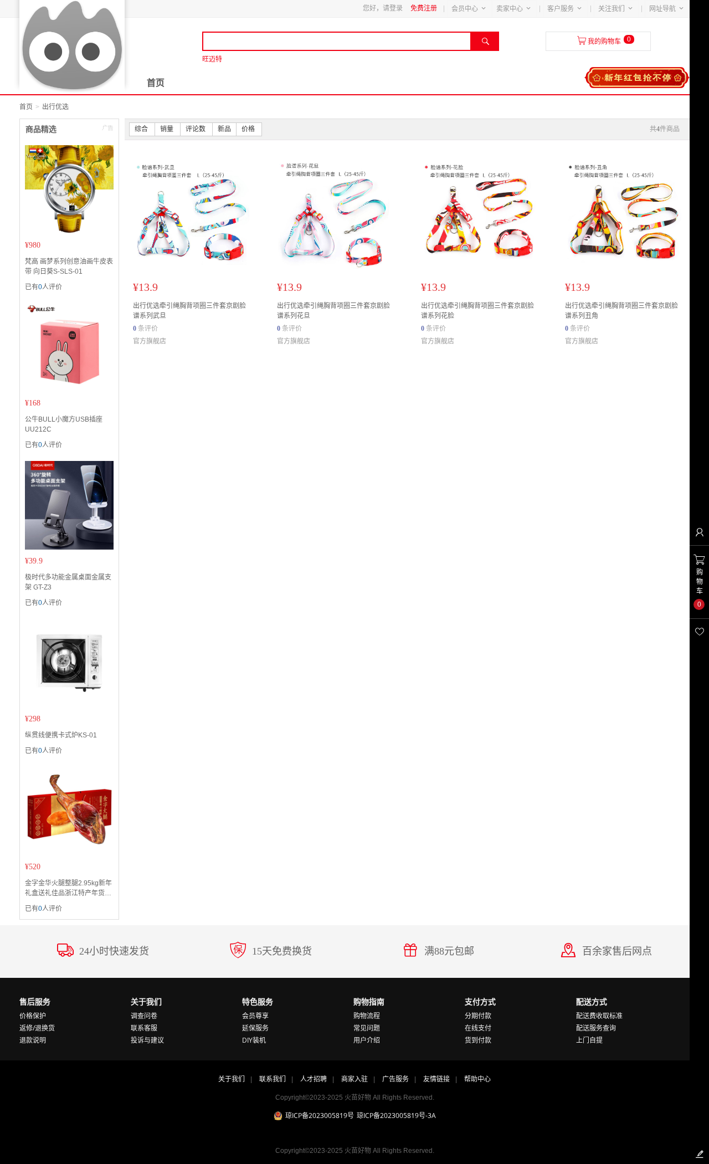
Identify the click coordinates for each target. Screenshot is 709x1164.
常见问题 (366, 1028)
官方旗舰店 (149, 341)
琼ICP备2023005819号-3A (396, 1115)
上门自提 (589, 1040)
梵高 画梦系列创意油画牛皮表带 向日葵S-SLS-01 (69, 266)
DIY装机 (254, 1040)
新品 (224, 129)
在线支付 (478, 1028)
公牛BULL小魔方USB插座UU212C (63, 424)
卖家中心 (509, 9)
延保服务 (255, 1028)
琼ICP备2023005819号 (319, 1115)
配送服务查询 (596, 1028)
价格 (249, 129)
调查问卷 (144, 1016)
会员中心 (464, 9)
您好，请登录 (383, 8)
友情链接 (436, 1079)
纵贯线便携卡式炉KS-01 (61, 735)
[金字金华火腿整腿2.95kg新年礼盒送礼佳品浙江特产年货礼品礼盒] (69, 811)
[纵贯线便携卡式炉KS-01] (69, 663)
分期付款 (478, 1016)
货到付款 (478, 1040)
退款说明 (32, 1040)
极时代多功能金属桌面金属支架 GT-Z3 (68, 582)
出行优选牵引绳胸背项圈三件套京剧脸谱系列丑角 (621, 311)
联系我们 (272, 1079)
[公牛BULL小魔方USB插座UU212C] (69, 347)
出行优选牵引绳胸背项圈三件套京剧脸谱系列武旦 (189, 311)
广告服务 (395, 1079)
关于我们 (231, 1079)
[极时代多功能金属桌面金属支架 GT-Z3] (69, 505)
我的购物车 (604, 41)
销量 (167, 129)
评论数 (196, 129)
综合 (142, 129)
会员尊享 (255, 1016)
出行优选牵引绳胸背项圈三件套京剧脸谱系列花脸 (477, 311)
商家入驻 (354, 1079)
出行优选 (55, 107)
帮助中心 (477, 1079)
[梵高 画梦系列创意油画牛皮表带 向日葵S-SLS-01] (69, 189)
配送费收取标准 (599, 1016)
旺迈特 (212, 59)
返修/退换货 (37, 1028)
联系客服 (144, 1028)
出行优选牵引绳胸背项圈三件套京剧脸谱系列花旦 (333, 311)
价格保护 (32, 1016)
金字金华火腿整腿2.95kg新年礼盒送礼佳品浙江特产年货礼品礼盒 (68, 888)
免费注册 (423, 8)
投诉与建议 (147, 1040)
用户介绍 (366, 1040)
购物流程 (366, 1016)
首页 (156, 83)
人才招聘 (313, 1079)
